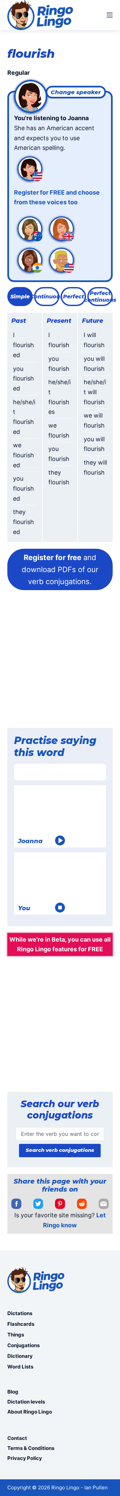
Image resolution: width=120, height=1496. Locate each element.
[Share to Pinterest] (60, 1204)
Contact (17, 1438)
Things (15, 1334)
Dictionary (20, 1356)
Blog (12, 1392)
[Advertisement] (60, 661)
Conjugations (23, 1345)
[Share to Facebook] (16, 1204)
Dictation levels (26, 1402)
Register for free (52, 557)
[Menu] (110, 15)
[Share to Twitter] (38, 1204)
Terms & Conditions (30, 1448)
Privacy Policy (24, 1458)
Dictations (19, 1313)
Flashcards (20, 1324)
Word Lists (20, 1366)
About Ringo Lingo (29, 1412)
